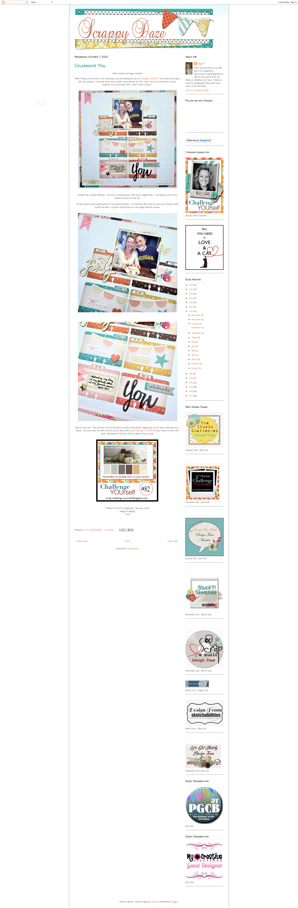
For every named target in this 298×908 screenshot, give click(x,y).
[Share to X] (126, 529)
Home (127, 541)
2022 (191, 302)
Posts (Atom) (133, 548)
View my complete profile (197, 90)
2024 (191, 293)
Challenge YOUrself (149, 78)
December (196, 315)
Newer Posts (82, 541)
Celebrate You (89, 65)
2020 (191, 311)
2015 (191, 382)
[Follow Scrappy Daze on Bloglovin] (198, 142)
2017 (191, 373)
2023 (191, 298)
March (195, 359)
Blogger (174, 901)
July (193, 342)
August (195, 337)
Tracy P (87, 530)
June (194, 346)
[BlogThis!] (123, 529)
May (194, 350)
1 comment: (109, 530)
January (195, 368)
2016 (191, 378)
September (197, 333)
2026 (191, 285)
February (196, 363)
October (195, 324)
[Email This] (120, 529)
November (196, 319)
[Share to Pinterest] (132, 529)
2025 (191, 289)
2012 (191, 395)
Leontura (155, 901)
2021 (191, 307)
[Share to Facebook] (129, 529)
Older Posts (172, 541)
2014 (191, 387)
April (194, 355)
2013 (191, 391)
